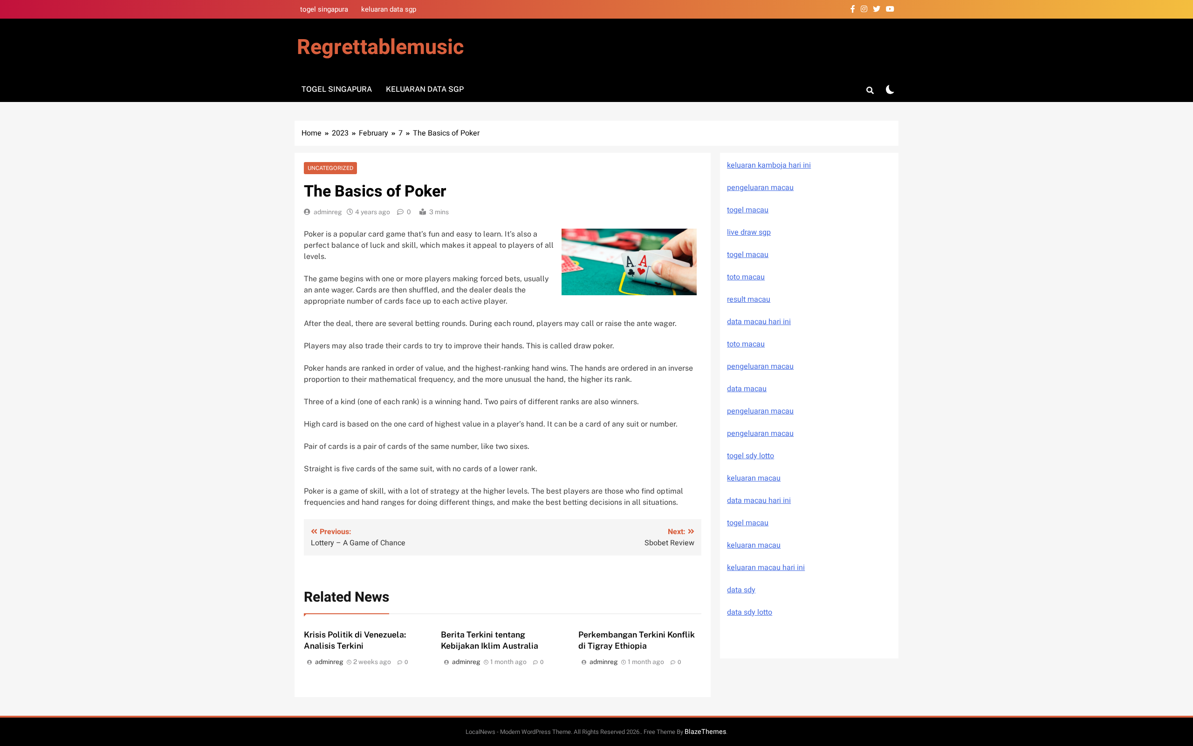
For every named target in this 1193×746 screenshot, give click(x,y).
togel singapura (324, 9)
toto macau (746, 277)
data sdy (741, 590)
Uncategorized (330, 168)
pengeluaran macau (760, 411)
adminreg (328, 212)
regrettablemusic (380, 47)
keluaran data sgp (388, 9)
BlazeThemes (705, 732)
